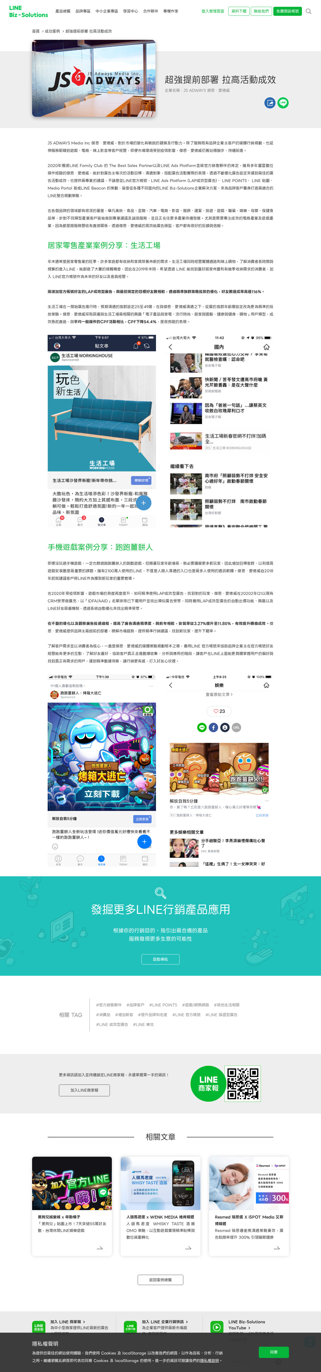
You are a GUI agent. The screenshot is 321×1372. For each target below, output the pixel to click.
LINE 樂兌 (145, 1025)
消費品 (104, 1015)
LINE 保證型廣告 (222, 1015)
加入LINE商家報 (84, 1090)
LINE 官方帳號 (188, 1015)
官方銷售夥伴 (110, 1005)
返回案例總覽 (160, 1280)
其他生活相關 (228, 1005)
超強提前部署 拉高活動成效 (88, 31)
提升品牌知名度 (154, 1015)
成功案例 (52, 31)
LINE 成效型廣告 (113, 1025)
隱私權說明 (209, 1361)
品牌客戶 (136, 1005)
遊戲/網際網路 (197, 1005)
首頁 (36, 31)
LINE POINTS (164, 1005)
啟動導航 (160, 959)
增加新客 (125, 1015)
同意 (274, 1352)
